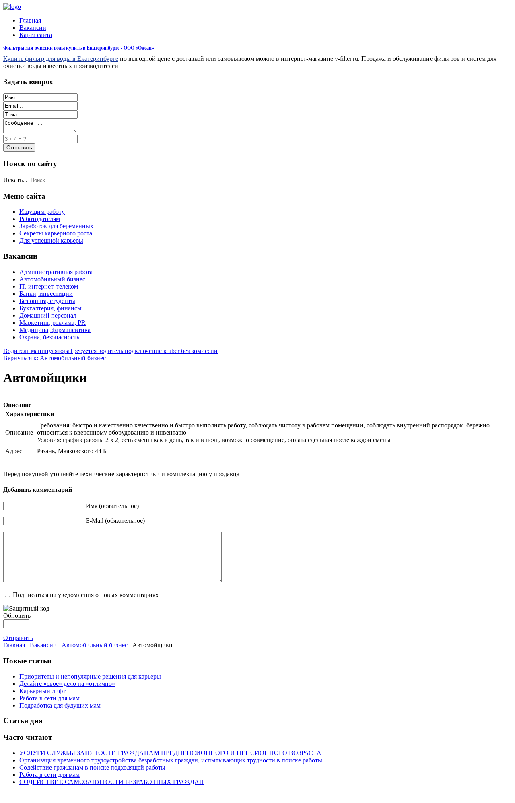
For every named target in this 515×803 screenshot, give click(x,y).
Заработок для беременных (56, 226)
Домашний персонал (47, 315)
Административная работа (56, 271)
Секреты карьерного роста (55, 233)
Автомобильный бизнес (52, 279)
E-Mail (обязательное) (115, 520)
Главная (30, 20)
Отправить (18, 637)
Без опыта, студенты (47, 300)
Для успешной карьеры (51, 240)
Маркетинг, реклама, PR (52, 322)
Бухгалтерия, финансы (50, 308)
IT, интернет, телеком (48, 286)
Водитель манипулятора (36, 350)
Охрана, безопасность (49, 337)
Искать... (15, 179)
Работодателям (39, 218)
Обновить (17, 615)
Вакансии (32, 27)
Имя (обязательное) (112, 505)
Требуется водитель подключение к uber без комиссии (144, 350)
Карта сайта (35, 34)
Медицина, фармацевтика (55, 329)
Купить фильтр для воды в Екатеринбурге (60, 58)
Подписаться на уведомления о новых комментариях (86, 594)
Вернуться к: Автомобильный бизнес (54, 358)
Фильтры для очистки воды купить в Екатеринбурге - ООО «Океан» (78, 48)
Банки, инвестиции (46, 293)
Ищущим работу (42, 211)
